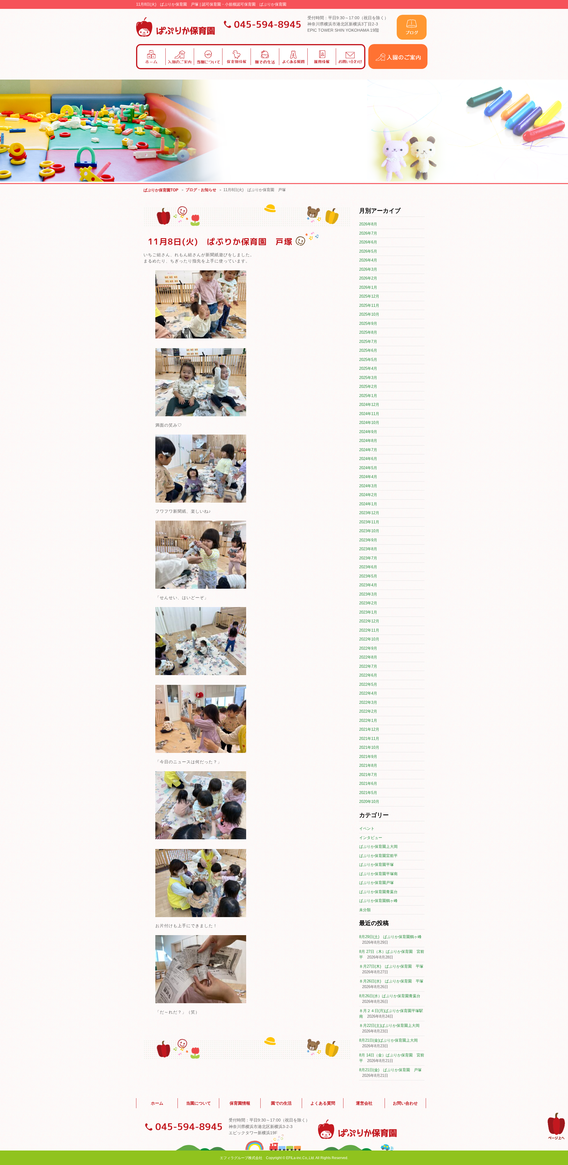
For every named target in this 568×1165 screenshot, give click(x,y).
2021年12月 (369, 729)
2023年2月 (368, 603)
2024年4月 (368, 477)
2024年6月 (368, 458)
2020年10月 (369, 801)
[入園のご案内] (397, 67)
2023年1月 (368, 612)
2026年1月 (368, 287)
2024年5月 (368, 468)
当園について (198, 1103)
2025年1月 (368, 395)
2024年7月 (368, 450)
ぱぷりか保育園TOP (160, 190)
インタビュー (370, 837)
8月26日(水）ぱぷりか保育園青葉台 (389, 996)
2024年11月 (369, 414)
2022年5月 (368, 684)
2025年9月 (368, 323)
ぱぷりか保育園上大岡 (378, 846)
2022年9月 (368, 648)
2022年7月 (368, 666)
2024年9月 (368, 432)
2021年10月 (369, 747)
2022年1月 (368, 720)
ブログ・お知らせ (200, 190)
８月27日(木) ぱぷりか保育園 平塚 (391, 966)
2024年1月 (368, 504)
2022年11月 (369, 630)
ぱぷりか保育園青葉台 (378, 892)
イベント (367, 828)
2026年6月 (368, 242)
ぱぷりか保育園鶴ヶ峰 (378, 900)
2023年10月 (369, 531)
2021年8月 (368, 765)
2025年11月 (369, 305)
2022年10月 (369, 639)
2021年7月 (368, 774)
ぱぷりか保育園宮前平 (378, 855)
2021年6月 (368, 783)
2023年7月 (368, 558)
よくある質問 (322, 1103)
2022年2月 (368, 711)
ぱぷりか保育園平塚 (376, 864)
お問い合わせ (405, 1103)
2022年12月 (369, 621)
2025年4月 (368, 368)
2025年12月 (369, 296)
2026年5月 (368, 251)
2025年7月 (368, 341)
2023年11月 (369, 522)
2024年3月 (368, 486)
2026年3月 (368, 269)
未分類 (365, 910)
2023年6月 (368, 567)
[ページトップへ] (556, 1138)
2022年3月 (368, 702)
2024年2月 (368, 495)
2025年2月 (368, 386)
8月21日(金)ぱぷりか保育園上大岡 (388, 1040)
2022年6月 (368, 675)
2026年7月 (368, 233)
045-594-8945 (267, 24)
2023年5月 (368, 576)
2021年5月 (368, 792)
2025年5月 (368, 359)
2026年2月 (368, 278)
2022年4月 (368, 693)
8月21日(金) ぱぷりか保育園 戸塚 (390, 1070)
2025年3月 (368, 377)
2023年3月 (368, 594)
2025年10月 (369, 314)
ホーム (157, 1103)
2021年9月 (368, 756)
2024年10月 (369, 422)
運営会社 (364, 1103)
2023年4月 (368, 585)
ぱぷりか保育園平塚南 (378, 874)
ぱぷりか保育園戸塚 (376, 882)
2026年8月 (368, 224)
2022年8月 (368, 657)
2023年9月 (368, 540)
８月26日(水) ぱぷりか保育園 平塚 (391, 981)
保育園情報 (240, 1103)
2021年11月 (369, 738)
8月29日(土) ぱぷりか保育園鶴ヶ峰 (390, 937)
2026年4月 (368, 260)
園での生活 (281, 1103)
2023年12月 (369, 513)
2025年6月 (368, 350)
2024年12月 (369, 404)
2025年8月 (368, 332)
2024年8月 (368, 440)
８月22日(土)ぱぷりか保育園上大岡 (389, 1025)
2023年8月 (368, 549)
